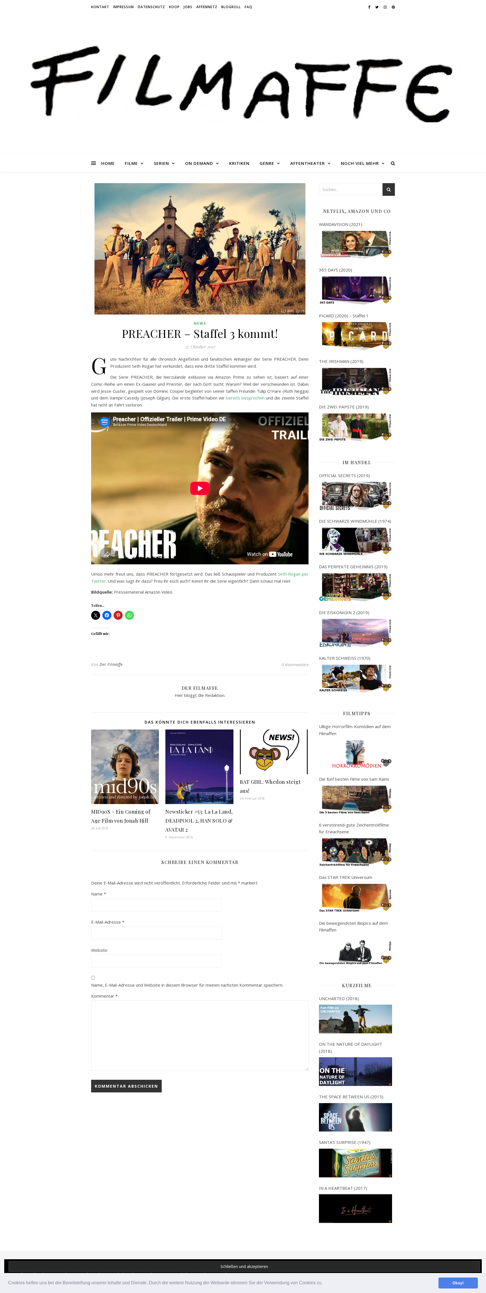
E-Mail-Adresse (107, 922)
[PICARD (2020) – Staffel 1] (355, 336)
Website (99, 950)
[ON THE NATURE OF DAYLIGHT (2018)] (355, 1071)
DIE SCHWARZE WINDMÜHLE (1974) (355, 521)
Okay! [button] (458, 1283)
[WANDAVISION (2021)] (355, 245)
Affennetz (206, 7)
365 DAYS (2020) (335, 270)
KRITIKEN (239, 163)
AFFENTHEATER (307, 163)
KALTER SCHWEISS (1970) (344, 658)
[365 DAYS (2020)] (355, 290)
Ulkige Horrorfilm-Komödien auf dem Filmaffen (355, 730)
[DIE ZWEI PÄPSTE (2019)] (355, 427)
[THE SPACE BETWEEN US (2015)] (355, 1117)
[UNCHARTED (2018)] (355, 1019)
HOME (108, 163)
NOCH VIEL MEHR (360, 163)
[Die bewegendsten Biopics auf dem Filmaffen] (355, 950)
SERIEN (161, 163)
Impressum (123, 7)
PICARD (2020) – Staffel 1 (344, 315)
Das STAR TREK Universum (345, 877)
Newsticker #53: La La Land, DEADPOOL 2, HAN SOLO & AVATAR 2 (199, 820)
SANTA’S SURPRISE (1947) (344, 1142)
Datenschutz (151, 7)
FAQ (248, 7)
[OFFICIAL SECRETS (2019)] (355, 496)
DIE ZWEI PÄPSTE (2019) (344, 407)
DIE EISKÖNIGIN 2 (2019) (344, 612)
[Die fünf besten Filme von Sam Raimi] (355, 799)
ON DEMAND (199, 163)
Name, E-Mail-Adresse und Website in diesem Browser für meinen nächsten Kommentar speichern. (187, 985)
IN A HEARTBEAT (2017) (343, 1188)
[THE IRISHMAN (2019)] (355, 382)
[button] (324, 1283)
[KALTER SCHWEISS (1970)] (355, 679)
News (200, 323)
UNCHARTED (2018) (339, 998)
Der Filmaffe (111, 664)
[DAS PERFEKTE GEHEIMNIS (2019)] (355, 587)
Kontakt (100, 7)
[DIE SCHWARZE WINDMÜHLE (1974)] (355, 541)
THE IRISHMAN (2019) (341, 361)
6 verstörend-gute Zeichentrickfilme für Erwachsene (354, 828)
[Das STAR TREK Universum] (355, 898)
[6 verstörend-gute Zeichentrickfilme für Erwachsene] (355, 852)
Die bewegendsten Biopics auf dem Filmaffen (353, 926)
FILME (131, 163)
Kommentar (104, 996)
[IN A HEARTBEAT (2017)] (355, 1208)
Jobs (188, 7)
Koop (174, 7)
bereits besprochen (245, 398)
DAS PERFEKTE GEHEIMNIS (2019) (353, 566)
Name (98, 894)
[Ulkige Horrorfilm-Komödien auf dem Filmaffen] (355, 754)
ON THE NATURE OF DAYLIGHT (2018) (350, 1047)
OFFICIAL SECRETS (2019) (344, 475)
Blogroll (231, 7)
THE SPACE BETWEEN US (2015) (351, 1096)
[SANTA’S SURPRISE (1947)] (355, 1163)
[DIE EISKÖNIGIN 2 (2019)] (355, 633)
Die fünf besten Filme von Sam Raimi (354, 779)
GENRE (267, 163)
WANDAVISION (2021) (340, 224)
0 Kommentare (295, 664)
